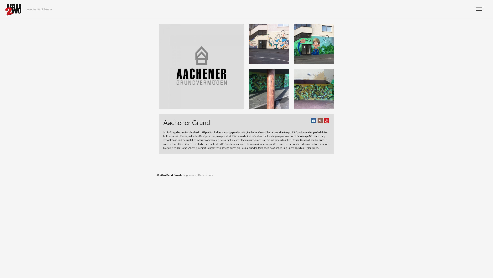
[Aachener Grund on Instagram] (320, 120)
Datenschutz (205, 175)
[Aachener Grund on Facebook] (313, 120)
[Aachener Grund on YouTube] (326, 120)
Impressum (189, 175)
